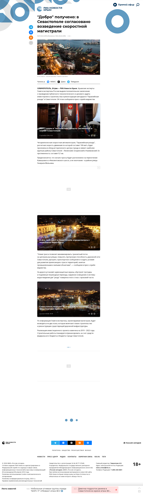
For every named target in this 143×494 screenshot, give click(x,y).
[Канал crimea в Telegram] (55, 443)
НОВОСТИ (41, 457)
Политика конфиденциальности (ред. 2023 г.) (18, 479)
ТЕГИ (104, 457)
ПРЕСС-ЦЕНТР (52, 457)
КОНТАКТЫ (72, 457)
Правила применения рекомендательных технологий (22, 481)
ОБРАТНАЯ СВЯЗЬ (85, 457)
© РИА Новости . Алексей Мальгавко (46, 76)
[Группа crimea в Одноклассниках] (80, 443)
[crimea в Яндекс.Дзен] (71, 443)
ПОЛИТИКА (56, 450)
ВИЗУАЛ (88, 450)
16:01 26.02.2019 (42, 36)
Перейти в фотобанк (62, 76)
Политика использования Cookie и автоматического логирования (21, 475)
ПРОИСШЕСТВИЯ (77, 450)
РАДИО (63, 457)
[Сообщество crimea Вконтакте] (63, 443)
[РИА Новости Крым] (49, 9)
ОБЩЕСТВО (66, 450)
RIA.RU (97, 457)
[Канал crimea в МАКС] (88, 443)
